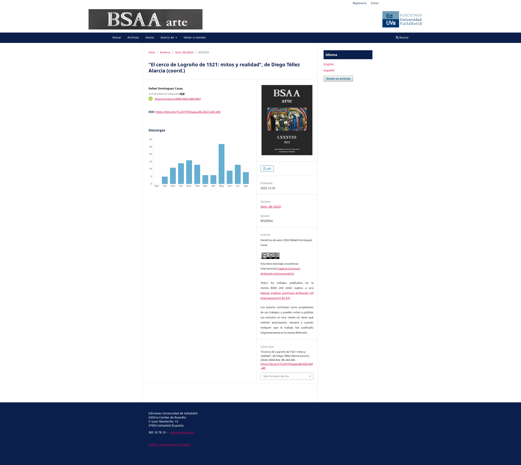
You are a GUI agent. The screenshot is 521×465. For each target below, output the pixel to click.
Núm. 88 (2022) (184, 52)
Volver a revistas (195, 37)
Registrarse (359, 3)
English (329, 64)
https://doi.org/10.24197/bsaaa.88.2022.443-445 (188, 112)
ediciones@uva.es (182, 432)
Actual (116, 37)
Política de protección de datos (169, 444)
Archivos (133, 37)
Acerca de (168, 37)
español (329, 70)
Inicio (152, 52)
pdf (268, 168)
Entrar (375, 3)
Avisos (150, 37)
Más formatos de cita (276, 376)
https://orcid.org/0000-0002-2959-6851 (178, 98)
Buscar (403, 37)
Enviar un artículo (338, 78)
